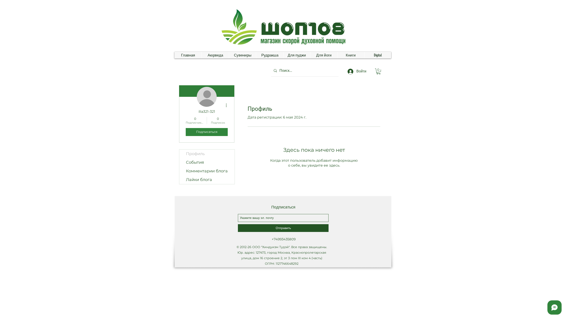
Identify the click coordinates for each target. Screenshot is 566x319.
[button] (378, 71)
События (195, 162)
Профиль (195, 153)
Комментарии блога (207, 171)
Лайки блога (199, 179)
